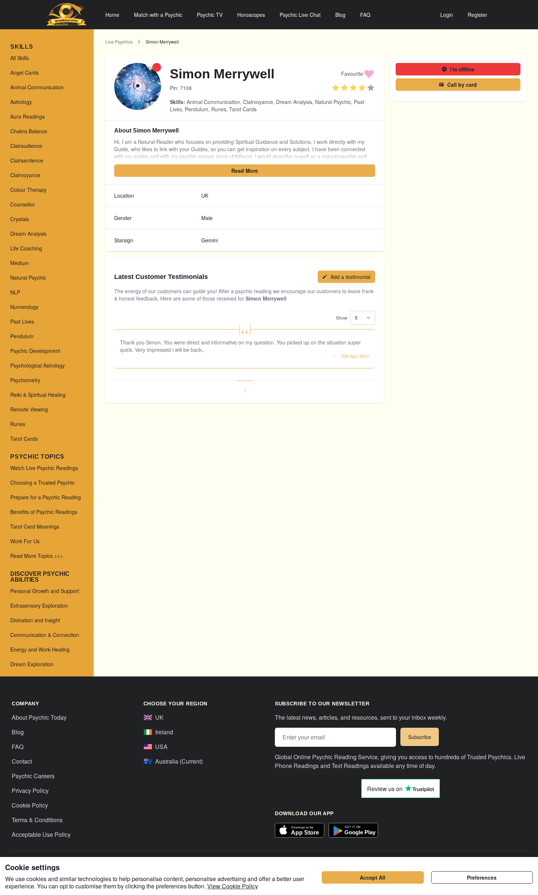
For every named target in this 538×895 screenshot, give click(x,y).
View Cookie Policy (232, 886)
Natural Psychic (333, 101)
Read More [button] (244, 170)
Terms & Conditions (37, 820)
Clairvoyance (258, 101)
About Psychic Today (39, 717)
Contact (22, 761)
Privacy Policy (30, 790)
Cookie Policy (30, 805)
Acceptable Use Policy (41, 834)
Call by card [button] (462, 84)
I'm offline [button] (462, 69)
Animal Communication (213, 101)
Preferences (482, 877)
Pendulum (196, 109)
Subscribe (419, 737)
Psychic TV (210, 14)
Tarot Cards (243, 109)
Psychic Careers (33, 776)
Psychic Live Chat (300, 14)
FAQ (365, 14)
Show (341, 317)
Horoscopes (251, 14)
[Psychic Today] (66, 14)
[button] (358, 73)
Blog (340, 14)
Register (477, 14)
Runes (218, 109)
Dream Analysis (294, 101)
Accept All (372, 877)
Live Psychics (118, 41)
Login (446, 14)
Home (112, 14)
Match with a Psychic (158, 14)
